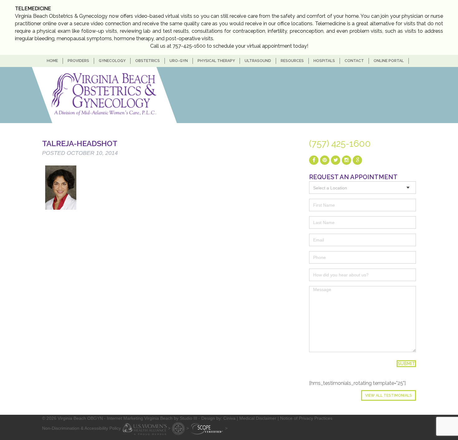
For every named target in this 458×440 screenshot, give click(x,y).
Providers (78, 61)
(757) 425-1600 (340, 143)
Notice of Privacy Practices (306, 418)
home (52, 61)
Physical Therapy (216, 61)
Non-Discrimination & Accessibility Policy (81, 427)
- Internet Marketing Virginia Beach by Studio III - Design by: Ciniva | (171, 418)
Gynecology (112, 61)
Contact (354, 61)
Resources (292, 61)
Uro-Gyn (178, 61)
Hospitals (324, 61)
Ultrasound (258, 61)
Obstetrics (147, 61)
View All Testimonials (388, 395)
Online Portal (389, 61)
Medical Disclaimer (257, 418)
